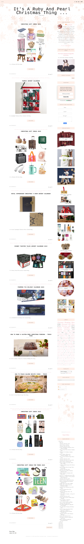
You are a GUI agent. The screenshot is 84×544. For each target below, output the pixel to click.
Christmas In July (60, 350)
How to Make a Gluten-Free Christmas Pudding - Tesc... (65, 455)
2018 (60, 528)
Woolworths (70, 343)
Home (2, 1)
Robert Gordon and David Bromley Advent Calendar (66, 307)
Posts (60, 387)
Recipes (66, 340)
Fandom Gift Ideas (67, 360)
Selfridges (71, 352)
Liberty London (60, 352)
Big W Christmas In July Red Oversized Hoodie (65, 520)
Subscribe (66, 96)
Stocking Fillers (30, 22)
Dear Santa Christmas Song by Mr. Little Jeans (66, 518)
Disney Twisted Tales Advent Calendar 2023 (31, 246)
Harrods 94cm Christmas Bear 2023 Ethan (67, 488)
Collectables (72, 355)
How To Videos (40, 372)
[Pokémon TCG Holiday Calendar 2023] (31, 315)
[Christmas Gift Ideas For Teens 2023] (30, 510)
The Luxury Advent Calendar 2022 (66, 139)
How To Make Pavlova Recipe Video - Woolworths (67, 468)
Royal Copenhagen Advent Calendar (34, 191)
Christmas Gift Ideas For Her (40, 408)
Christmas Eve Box (69, 349)
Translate (69, 373)
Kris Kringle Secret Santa (67, 363)
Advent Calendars (16, 77)
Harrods (61, 340)
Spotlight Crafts (34, 79)
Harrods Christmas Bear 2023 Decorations (65, 490)
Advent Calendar (60, 344)
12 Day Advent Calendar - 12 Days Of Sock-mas (67, 494)
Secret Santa (47, 21)
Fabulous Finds (67, 347)
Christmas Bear (60, 347)
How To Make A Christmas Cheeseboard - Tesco (65, 500)
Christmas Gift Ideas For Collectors (39, 190)
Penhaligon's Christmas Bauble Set (66, 195)
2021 (60, 524)
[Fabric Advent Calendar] (31, 113)
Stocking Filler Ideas (71, 357)
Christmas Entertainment (63, 357)
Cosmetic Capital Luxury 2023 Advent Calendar (67, 465)
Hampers (59, 363)
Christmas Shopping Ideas (66, 322)
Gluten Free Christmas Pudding (18, 331)
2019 (60, 526)
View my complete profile (66, 45)
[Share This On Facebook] (48, 74)
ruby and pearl (69, 24)
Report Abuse (66, 435)
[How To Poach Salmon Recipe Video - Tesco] (31, 392)
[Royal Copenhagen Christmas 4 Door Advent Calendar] (31, 227)
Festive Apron (66, 158)
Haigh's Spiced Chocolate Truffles (66, 483)
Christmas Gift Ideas (26, 21)
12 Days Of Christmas (70, 344)
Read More (31, 69)
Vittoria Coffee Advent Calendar (66, 269)
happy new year (66, 364)
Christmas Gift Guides (20, 129)
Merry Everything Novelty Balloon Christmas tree (66, 482)
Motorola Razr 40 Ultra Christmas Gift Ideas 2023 (66, 471)
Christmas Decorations (34, 77)
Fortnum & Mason (61, 343)
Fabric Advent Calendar (31, 81)
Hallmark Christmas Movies (70, 361)
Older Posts (49, 527)
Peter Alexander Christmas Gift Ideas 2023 (67, 507)
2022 (60, 523)
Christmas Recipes (15, 372)
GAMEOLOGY (43, 284)
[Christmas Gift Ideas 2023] (31, 61)
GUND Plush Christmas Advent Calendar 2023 (66, 512)
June (60, 521)
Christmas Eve (66, 354)
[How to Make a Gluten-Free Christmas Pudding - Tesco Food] (31, 356)
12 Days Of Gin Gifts (66, 232)
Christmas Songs (65, 355)
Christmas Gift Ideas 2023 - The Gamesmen (66, 492)
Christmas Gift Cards (16, 21)
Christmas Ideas (62, 346)
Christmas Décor (62, 358)
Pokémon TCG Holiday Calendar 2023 (31, 287)
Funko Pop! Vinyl (68, 341)
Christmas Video (70, 350)
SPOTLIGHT (27, 79)
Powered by (63, 100)
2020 (60, 525)
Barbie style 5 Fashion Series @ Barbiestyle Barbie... (66, 485)
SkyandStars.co (54, 536)
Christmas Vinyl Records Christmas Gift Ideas (66, 514)
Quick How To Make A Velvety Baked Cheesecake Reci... (67, 477)
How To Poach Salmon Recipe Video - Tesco (31, 374)
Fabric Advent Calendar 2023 (65, 461)
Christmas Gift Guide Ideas (65, 503)
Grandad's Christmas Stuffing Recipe (66, 288)
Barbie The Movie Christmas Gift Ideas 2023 (66, 473)
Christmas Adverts (62, 331)
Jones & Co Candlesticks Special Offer (67, 475)
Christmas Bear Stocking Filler (66, 251)
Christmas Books (23, 243)
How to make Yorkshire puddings (66, 502)
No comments (12, 73)
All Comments (62, 389)
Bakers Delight (60, 354)
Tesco (41, 332)
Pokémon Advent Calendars (31, 285)
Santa (66, 352)
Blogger (68, 432)
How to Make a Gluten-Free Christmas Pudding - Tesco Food (31, 335)
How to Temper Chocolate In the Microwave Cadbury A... (66, 509)
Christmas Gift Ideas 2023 (38, 21)
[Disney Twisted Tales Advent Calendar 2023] (30, 268)
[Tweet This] (50, 74)
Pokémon (49, 284)
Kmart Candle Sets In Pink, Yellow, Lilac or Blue (66, 463)
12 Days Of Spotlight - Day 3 (66, 176)
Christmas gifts (70, 346)
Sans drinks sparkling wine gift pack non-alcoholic (66, 505)
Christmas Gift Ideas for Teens (29, 409)
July (60, 442)
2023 (60, 441)
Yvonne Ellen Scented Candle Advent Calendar (67, 498)
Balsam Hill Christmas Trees (65, 515)
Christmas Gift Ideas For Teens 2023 (31, 465)
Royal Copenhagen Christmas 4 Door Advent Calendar (31, 193)
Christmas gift (66, 326)
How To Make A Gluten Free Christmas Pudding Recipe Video (35, 332)
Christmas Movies (70, 358)
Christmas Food (61, 334)
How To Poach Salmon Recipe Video (28, 372)
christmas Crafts (24, 77)
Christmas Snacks (60, 360)
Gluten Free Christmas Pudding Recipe (34, 331)
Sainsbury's (72, 338)
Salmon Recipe (48, 372)
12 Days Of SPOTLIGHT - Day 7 (66, 214)
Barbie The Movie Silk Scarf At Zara (67, 480)
